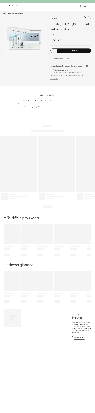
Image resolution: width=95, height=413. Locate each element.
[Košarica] (90, 6)
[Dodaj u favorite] (89, 17)
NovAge (53, 19)
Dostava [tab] (51, 95)
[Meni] (4, 6)
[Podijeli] (85, 17)
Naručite (74, 51)
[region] (24, 38)
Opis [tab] (42, 95)
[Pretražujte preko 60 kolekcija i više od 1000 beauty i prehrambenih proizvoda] (80, 6)
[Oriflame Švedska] (13, 6)
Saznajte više (54, 79)
